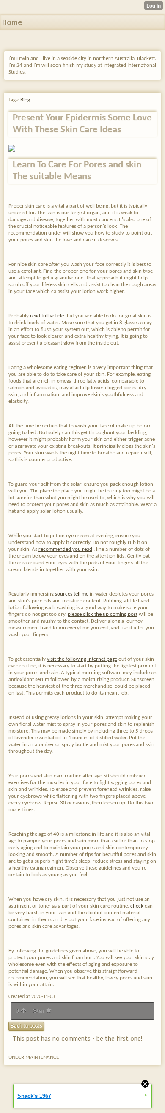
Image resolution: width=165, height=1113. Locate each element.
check (136, 906)
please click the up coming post (103, 614)
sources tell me (71, 594)
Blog (25, 100)
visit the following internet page (82, 659)
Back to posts (26, 1026)
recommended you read (65, 549)
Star (39, 1010)
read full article (47, 316)
